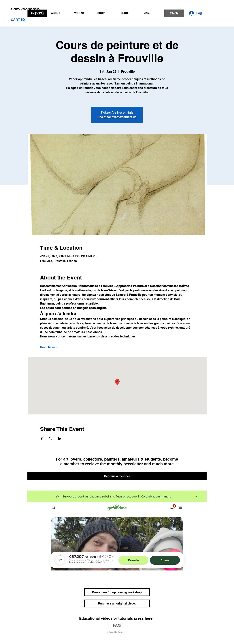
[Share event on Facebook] (42, 438)
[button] (18, 20)
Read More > (48, 347)
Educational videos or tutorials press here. (117, 618)
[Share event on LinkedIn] (59, 438)
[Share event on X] (50, 438)
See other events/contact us (117, 117)
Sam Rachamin (25, 9)
